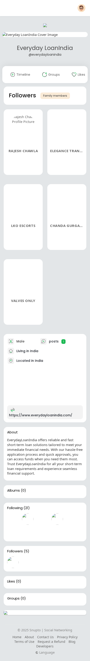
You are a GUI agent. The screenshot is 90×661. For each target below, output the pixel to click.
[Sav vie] (13, 519)
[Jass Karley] (27, 532)
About (29, 637)
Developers (45, 646)
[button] (81, 8)
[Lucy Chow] (57, 532)
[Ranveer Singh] (42, 519)
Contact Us (45, 637)
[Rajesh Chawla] (13, 562)
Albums (13, 490)
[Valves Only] (72, 562)
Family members (55, 96)
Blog (72, 641)
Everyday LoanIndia (45, 48)
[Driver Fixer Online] (13, 532)
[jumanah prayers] (27, 519)
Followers (15, 551)
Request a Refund (51, 641)
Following (15, 508)
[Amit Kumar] (57, 519)
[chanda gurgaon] (57, 562)
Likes (11, 581)
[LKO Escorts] (42, 562)
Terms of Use (24, 641)
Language (46, 652)
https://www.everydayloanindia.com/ (40, 415)
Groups (13, 598)
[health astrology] (42, 532)
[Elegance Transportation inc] (27, 562)
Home (16, 637)
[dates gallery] (72, 519)
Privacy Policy (67, 637)
